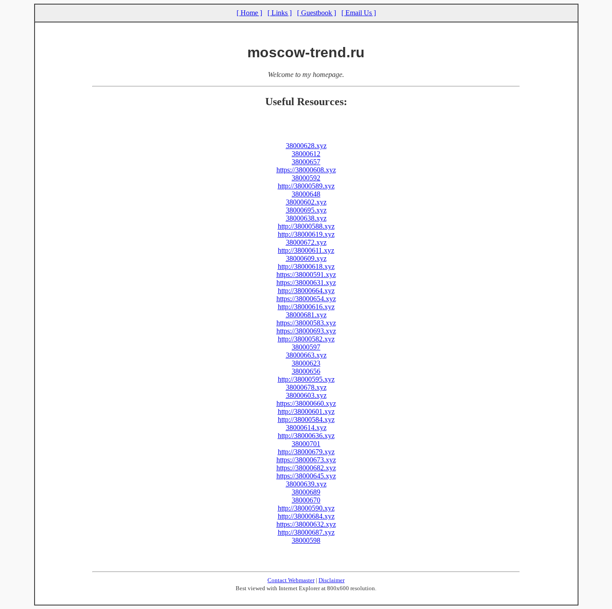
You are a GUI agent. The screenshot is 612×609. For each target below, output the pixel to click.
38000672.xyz (306, 242)
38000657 (306, 162)
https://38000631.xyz (306, 282)
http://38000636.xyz (306, 435)
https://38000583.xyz (306, 323)
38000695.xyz (306, 210)
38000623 (306, 363)
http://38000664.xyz (306, 290)
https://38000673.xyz (306, 460)
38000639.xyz (306, 484)
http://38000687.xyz (306, 532)
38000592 (306, 178)
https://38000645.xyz (306, 476)
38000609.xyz (306, 258)
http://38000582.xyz (306, 339)
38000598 (306, 540)
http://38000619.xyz (306, 234)
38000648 (306, 194)
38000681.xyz (306, 315)
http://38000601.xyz (306, 411)
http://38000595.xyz (306, 379)
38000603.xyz (306, 395)
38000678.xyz (306, 387)
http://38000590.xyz (306, 508)
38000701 (306, 443)
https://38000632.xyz (306, 524)
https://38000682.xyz (306, 468)
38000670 (306, 500)
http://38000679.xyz (306, 452)
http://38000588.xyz (306, 226)
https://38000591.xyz (306, 274)
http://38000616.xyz (306, 307)
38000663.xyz (306, 355)
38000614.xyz (306, 427)
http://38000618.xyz (306, 266)
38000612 (306, 154)
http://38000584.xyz (306, 419)
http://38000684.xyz (306, 516)
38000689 (306, 492)
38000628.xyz (306, 145)
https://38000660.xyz (306, 403)
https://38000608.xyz (306, 170)
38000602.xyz (306, 202)
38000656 (306, 371)
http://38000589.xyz (306, 186)
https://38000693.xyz (306, 331)
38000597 (306, 347)
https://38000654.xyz (306, 298)
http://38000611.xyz (306, 250)
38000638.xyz (306, 218)
